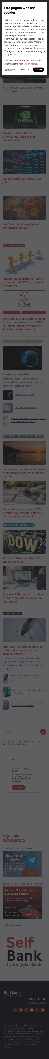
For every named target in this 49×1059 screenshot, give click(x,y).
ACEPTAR (38, 70)
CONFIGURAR (10, 70)
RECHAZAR (25, 70)
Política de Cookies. (28, 63)
